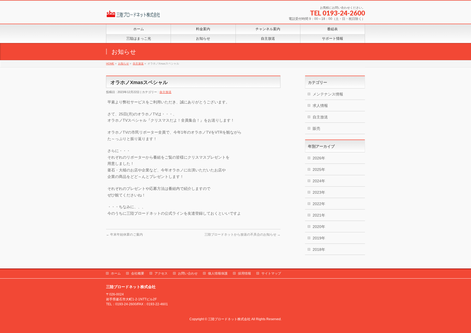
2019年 (319, 238)
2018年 (319, 249)
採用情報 (244, 273)
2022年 (319, 204)
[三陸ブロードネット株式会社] (133, 12)
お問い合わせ (188, 273)
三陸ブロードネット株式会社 (229, 319)
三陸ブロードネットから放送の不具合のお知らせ (242, 234)
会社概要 (137, 273)
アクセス (161, 273)
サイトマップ (271, 273)
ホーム (116, 273)
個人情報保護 (218, 273)
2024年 (319, 181)
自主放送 (165, 92)
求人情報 (320, 105)
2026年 (319, 158)
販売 (316, 128)
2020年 (319, 226)
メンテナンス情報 (328, 94)
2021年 (319, 215)
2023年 (319, 192)
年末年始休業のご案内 (124, 234)
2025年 (319, 169)
